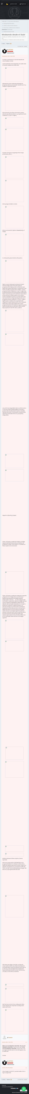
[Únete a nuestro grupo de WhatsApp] (24, 1089)
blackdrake (9, 29)
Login (20, 1047)
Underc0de (4, 1085)
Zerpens (21, 1092)
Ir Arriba (4, 1079)
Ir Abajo (3, 43)
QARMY (25, 1092)
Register (15, 1047)
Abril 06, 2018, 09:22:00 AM (7, 1067)
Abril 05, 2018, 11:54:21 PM (7, 1042)
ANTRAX (11, 49)
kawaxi (10, 1037)
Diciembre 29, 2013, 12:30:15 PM (8, 56)
